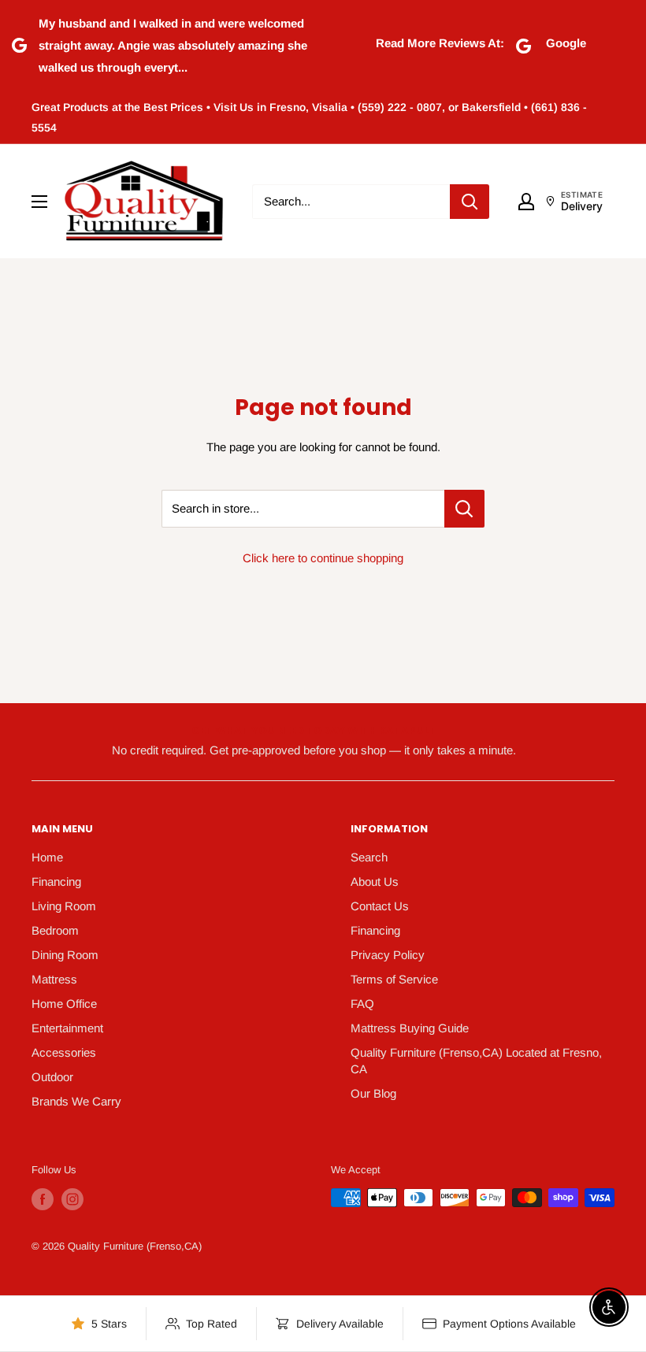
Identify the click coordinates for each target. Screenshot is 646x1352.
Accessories (64, 1052)
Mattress (54, 979)
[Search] (469, 201)
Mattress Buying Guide (410, 1028)
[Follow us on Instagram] (72, 1199)
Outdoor (52, 1076)
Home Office (64, 1003)
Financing (56, 881)
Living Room (64, 906)
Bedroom (55, 930)
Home (47, 857)
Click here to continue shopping (323, 558)
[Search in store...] (464, 509)
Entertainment (67, 1028)
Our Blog (373, 1093)
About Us (375, 881)
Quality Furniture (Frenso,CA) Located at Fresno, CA (476, 1061)
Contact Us (380, 906)
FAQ (362, 1003)
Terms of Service (394, 979)
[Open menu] (39, 201)
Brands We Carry (76, 1101)
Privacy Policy (388, 954)
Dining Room (65, 954)
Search (369, 857)
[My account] (526, 201)
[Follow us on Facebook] (43, 1199)
